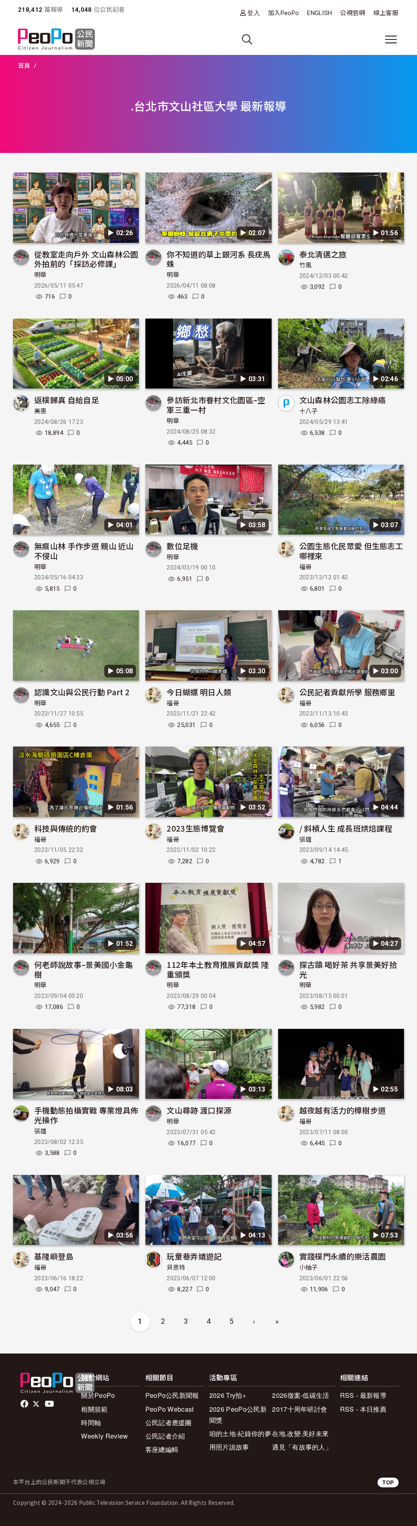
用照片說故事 (229, 1447)
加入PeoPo (283, 13)
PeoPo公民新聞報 (172, 1395)
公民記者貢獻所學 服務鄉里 (347, 691)
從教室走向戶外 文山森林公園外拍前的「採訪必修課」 (86, 259)
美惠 (40, 411)
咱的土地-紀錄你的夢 (240, 1433)
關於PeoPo (98, 1395)
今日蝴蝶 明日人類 (199, 691)
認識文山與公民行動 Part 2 (81, 691)
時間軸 (91, 1422)
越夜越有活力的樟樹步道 (342, 1110)
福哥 (305, 567)
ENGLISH (319, 13)
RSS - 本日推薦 (363, 1409)
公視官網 (352, 13)
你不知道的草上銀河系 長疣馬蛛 (218, 259)
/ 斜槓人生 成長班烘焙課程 (345, 828)
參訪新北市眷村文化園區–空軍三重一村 (216, 404)
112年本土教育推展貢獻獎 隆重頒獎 (218, 969)
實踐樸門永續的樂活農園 (342, 1256)
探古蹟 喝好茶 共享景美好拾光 (348, 969)
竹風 (305, 265)
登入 (253, 13)
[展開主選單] (391, 39)
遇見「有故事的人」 (302, 1447)
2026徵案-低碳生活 (300, 1395)
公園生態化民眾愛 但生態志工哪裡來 (351, 550)
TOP (388, 1482)
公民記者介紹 (165, 1436)
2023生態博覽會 (195, 828)
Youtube (50, 1404)
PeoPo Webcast (169, 1409)
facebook (25, 1404)
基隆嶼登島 (54, 1256)
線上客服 (385, 13)
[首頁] (56, 39)
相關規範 (94, 1409)
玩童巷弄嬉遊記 (194, 1256)
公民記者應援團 (168, 1422)
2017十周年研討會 (299, 1409)
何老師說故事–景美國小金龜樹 (83, 969)
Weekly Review (104, 1436)
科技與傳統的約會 (65, 828)
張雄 (305, 839)
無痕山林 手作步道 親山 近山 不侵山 (84, 550)
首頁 (24, 66)
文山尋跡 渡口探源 (199, 1110)
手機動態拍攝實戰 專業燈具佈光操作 (86, 1115)
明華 (40, 275)
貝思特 (176, 1267)
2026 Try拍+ (227, 1395)
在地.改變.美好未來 (300, 1433)
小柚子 (308, 1267)
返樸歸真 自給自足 (66, 399)
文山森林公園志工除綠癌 (342, 399)
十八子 (308, 411)
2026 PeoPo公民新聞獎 (238, 1414)
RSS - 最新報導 (363, 1395)
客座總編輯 (162, 1449)
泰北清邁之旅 (323, 254)
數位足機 (182, 545)
